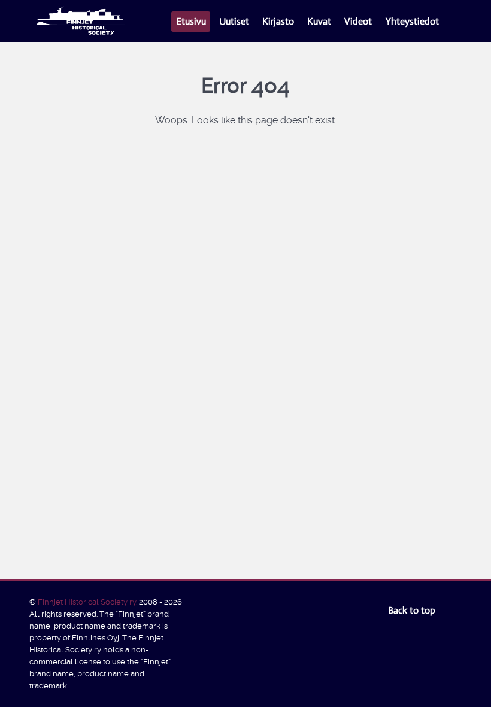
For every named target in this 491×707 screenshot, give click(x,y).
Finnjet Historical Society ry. (88, 601)
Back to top (413, 610)
